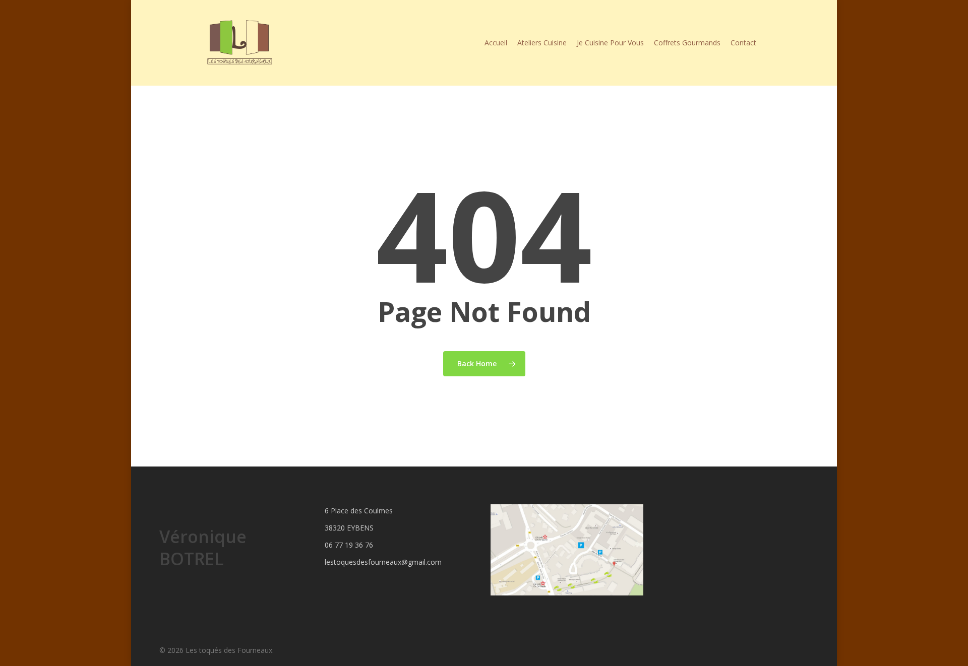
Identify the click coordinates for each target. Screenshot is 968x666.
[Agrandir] (630, 517)
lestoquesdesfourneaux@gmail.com (383, 562)
